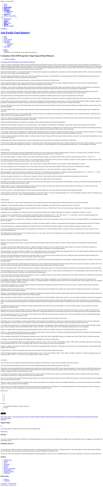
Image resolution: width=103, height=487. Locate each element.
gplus (5, 23)
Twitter (5, 21)
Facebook (6, 20)
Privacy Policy (4, 485)
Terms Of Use (12, 485)
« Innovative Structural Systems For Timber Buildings (26, 416)
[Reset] (16, 17)
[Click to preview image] (18, 62)
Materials (12, 59)
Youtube (6, 24)
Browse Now (4, 431)
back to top (3, 419)
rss (4, 25)
